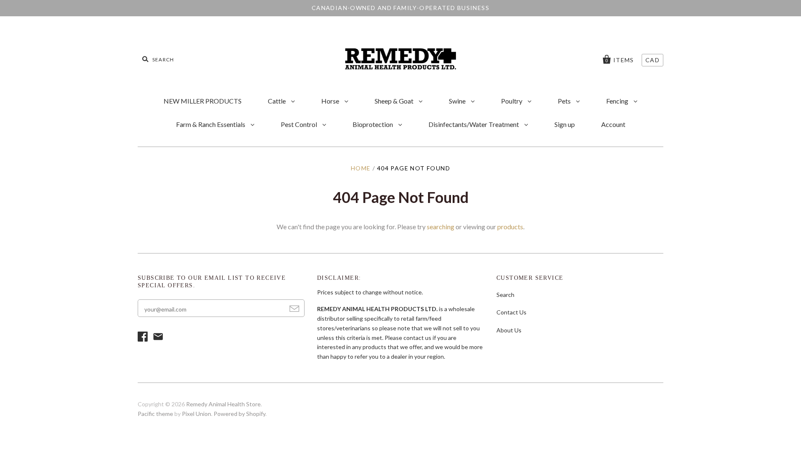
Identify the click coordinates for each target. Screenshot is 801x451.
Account (613, 124)
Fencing (618, 101)
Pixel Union (196, 413)
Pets (565, 101)
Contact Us (511, 312)
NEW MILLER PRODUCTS (203, 101)
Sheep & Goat (395, 101)
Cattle (277, 101)
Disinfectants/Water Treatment (474, 124)
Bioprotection (373, 124)
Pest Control (299, 124)
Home (361, 168)
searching (440, 227)
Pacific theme (155, 413)
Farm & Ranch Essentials (211, 124)
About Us (508, 330)
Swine (458, 101)
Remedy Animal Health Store (223, 404)
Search (505, 294)
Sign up (564, 124)
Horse (330, 101)
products (510, 227)
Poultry (512, 101)
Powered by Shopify (239, 413)
